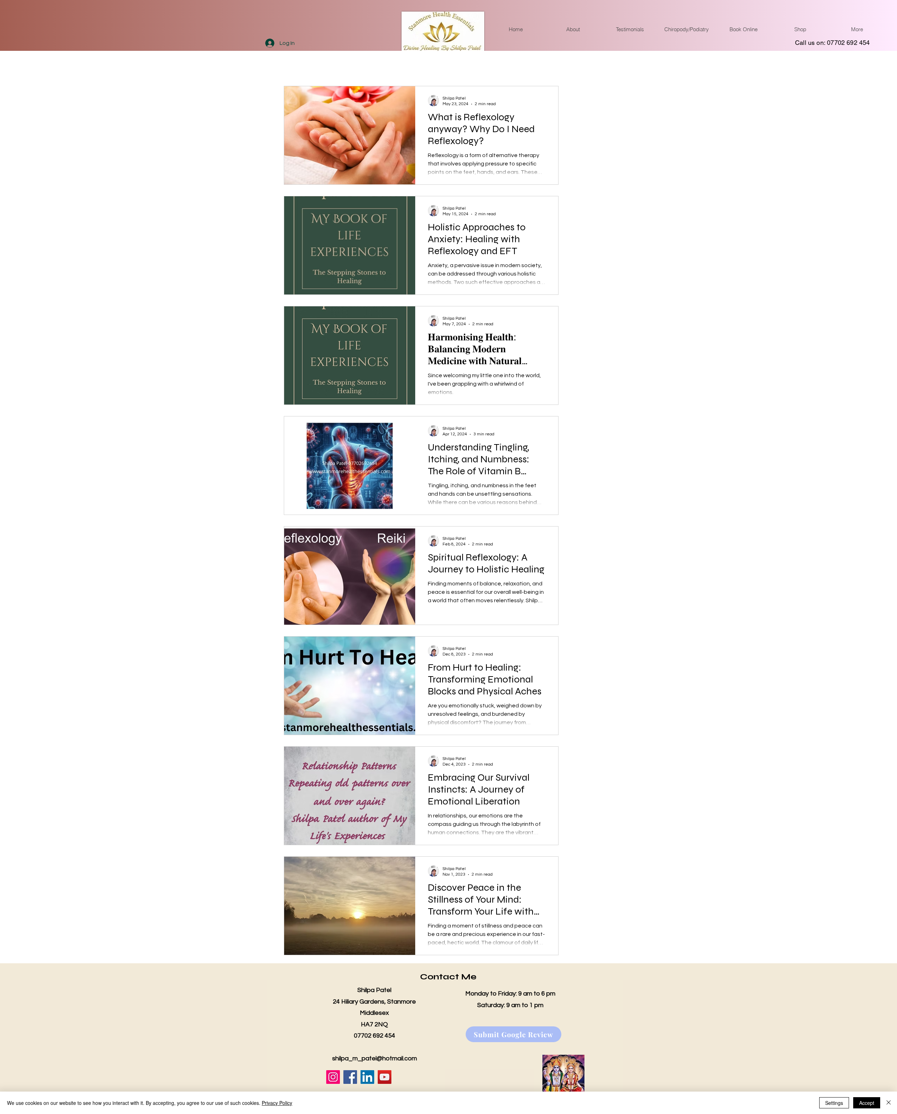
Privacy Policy (277, 1102)
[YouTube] (384, 1077)
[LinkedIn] (367, 1077)
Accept (866, 1102)
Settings (834, 1102)
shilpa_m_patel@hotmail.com (374, 1058)
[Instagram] (333, 1077)
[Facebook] (350, 1077)
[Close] (888, 1102)
